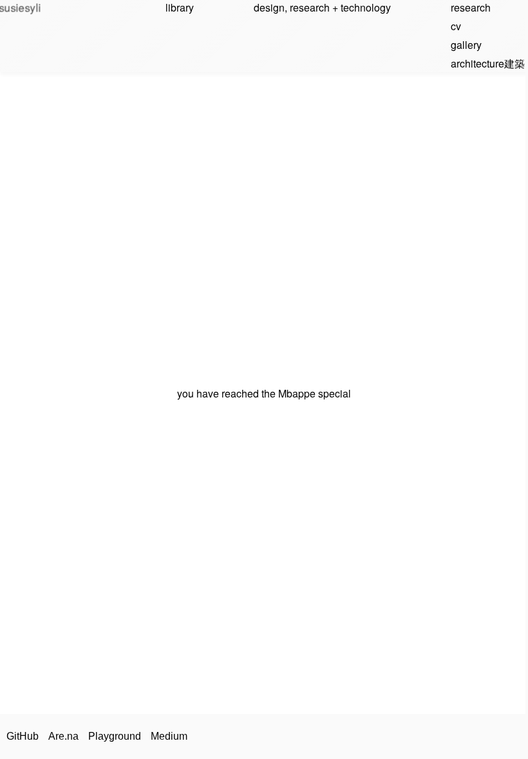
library (179, 7)
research (471, 7)
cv (456, 26)
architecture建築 (488, 63)
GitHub (22, 736)
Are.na (63, 736)
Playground (114, 736)
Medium (169, 736)
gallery (466, 44)
